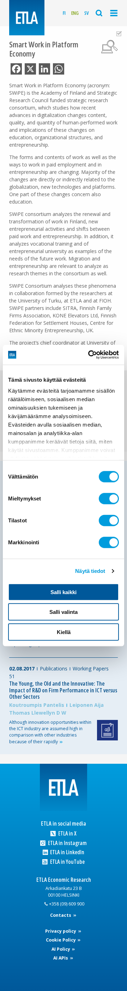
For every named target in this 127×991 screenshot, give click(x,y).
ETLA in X (66, 833)
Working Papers (91, 668)
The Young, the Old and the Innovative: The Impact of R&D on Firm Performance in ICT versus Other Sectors (63, 690)
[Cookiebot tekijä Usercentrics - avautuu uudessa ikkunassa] (89, 354)
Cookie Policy (61, 940)
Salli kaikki (63, 592)
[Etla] (26, 17)
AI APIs (61, 958)
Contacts (61, 915)
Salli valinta (63, 612)
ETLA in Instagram (66, 843)
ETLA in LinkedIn (66, 852)
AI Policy (61, 949)
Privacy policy (61, 931)
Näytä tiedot (90, 571)
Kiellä (64, 632)
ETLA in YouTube (66, 862)
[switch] (109, 498)
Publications (53, 668)
